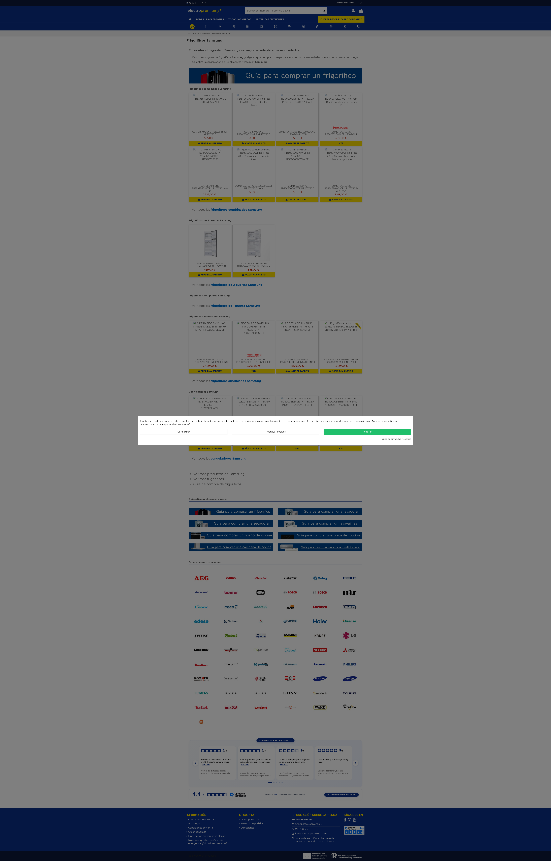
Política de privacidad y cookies (395, 439)
